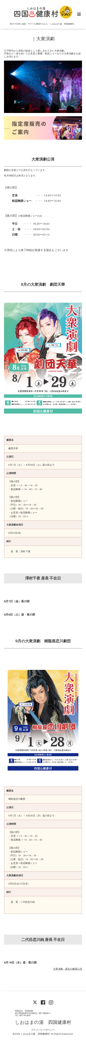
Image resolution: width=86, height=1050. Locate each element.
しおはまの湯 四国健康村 (43, 1022)
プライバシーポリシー (43, 1030)
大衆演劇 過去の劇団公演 (67, 969)
